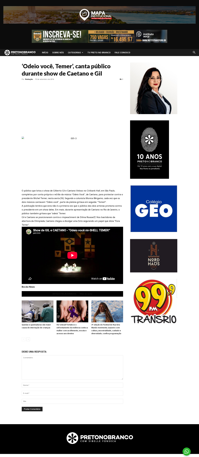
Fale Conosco (122, 52)
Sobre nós (58, 52)
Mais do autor (86, 294)
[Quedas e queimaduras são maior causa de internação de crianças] (37, 311)
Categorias (74, 52)
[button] (194, 52)
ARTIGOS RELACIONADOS (64, 294)
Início (45, 52)
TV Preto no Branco (99, 52)
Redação (29, 79)
